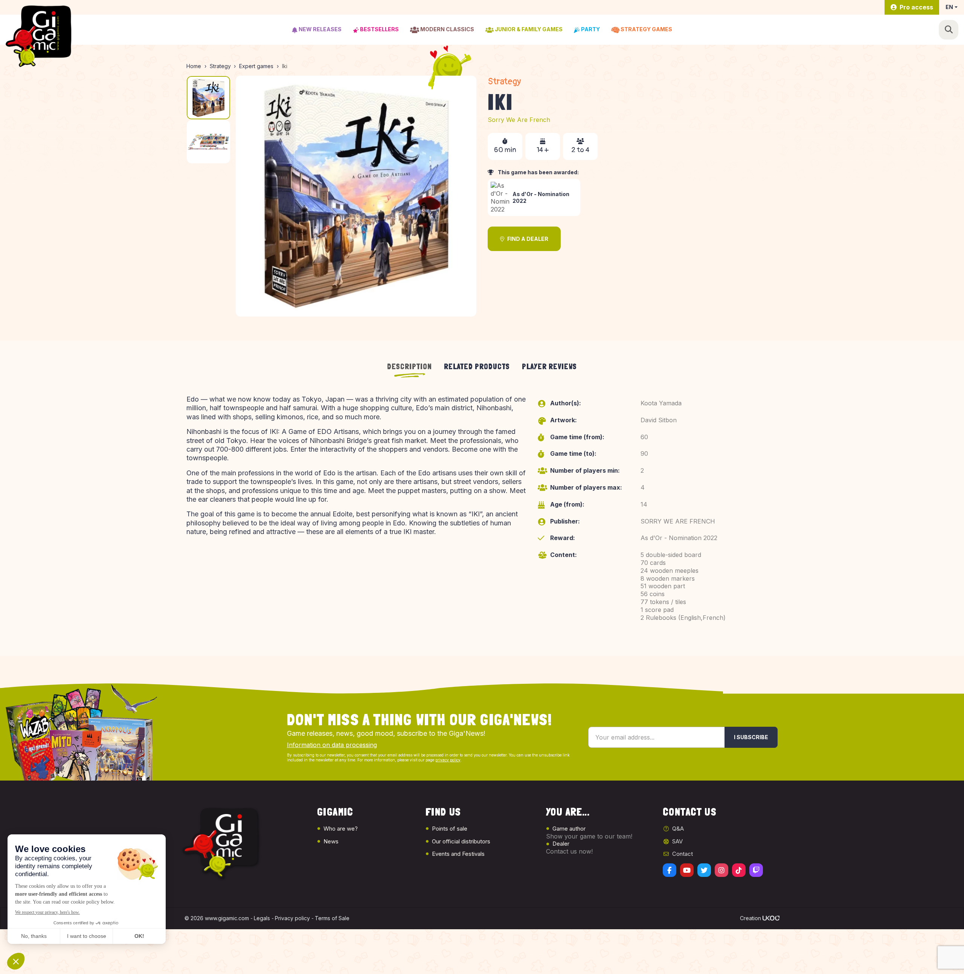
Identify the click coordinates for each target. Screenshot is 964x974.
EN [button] (949, 7)
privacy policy (448, 760)
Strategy (504, 81)
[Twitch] (756, 870)
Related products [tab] (477, 366)
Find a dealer (527, 239)
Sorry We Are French (519, 119)
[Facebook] (669, 870)
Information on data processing (332, 745)
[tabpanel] (482, 516)
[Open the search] (948, 30)
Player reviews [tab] (549, 366)
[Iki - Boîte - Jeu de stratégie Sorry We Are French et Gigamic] (356, 196)
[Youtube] (687, 870)
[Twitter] (704, 870)
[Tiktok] (739, 870)
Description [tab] (409, 366)
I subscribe (751, 737)
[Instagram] (721, 870)
